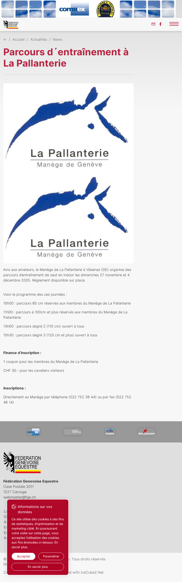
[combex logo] (33, 431)
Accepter (23, 556)
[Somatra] (110, 431)
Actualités (38, 39)
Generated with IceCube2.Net (79, 572)
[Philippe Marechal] (72, 431)
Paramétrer (51, 556)
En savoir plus (38, 567)
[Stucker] (146, 431)
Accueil (18, 39)
